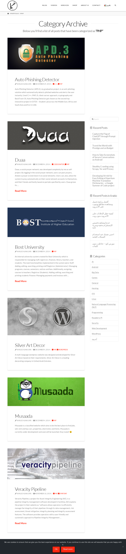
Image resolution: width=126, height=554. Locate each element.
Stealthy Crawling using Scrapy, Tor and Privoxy (103, 167)
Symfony (63, 494)
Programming (97, 312)
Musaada (23, 416)
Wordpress (63, 350)
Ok (56, 549)
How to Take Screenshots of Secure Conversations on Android (103, 157)
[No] (123, 546)
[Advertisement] (104, 75)
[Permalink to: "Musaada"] (46, 391)
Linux (94, 299)
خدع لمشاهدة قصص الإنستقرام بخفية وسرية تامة (102, 225)
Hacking (95, 288)
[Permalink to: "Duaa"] (46, 135)
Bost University (29, 247)
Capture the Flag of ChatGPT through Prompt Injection (103, 136)
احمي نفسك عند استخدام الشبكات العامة (103, 235)
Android (95, 267)
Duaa (20, 160)
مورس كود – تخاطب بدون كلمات (103, 245)
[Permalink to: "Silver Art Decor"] (46, 316)
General (95, 283)
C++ (55, 84)
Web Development (99, 328)
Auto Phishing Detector (37, 79)
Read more (67, 549)
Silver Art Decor (30, 345)
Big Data (95, 272)
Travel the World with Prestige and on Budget (102, 147)
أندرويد (94, 339)
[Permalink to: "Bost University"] (46, 222)
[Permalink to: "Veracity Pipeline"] (46, 463)
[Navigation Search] (115, 5)
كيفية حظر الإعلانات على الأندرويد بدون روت (102, 214)
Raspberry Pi (97, 318)
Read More (20, 190)
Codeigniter (58, 164)
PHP (60, 84)
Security (95, 323)
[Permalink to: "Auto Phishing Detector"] (46, 53)
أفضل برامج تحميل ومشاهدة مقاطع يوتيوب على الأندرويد (102, 204)
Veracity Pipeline (30, 489)
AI (93, 262)
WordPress (96, 334)
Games (94, 278)
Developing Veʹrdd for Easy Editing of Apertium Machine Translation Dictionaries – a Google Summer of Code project (103, 181)
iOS (93, 294)
